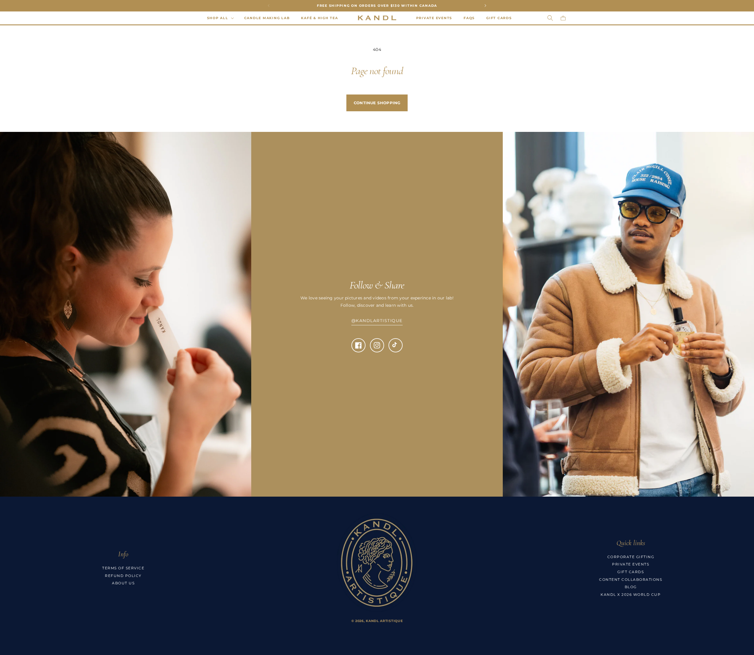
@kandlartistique (377, 320)
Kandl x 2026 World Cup (631, 594)
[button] (220, 18)
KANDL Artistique (384, 621)
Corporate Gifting (630, 557)
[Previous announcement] (268, 5)
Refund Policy (123, 575)
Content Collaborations (630, 579)
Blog (631, 587)
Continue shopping (377, 102)
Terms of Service (123, 568)
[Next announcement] (485, 5)
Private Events (630, 564)
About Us (123, 583)
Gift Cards (630, 572)
